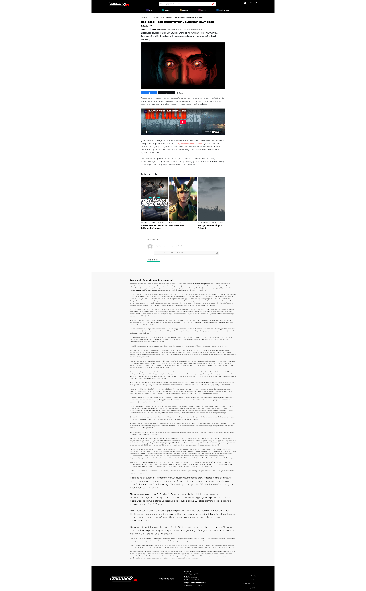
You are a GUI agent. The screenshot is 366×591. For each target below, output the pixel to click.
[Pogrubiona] (156, 253)
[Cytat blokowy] (172, 253)
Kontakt (253, 579)
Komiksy (185, 10)
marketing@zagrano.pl (191, 574)
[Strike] (164, 253)
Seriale (203, 10)
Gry (150, 10)
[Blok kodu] (174, 253)
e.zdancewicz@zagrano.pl (193, 585)
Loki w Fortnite (176, 225)
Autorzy (253, 576)
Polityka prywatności (249, 583)
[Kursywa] (158, 253)
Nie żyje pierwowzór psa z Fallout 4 (211, 226)
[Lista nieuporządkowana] (169, 253)
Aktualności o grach (159, 17)
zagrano (144, 29)
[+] (182, 252)
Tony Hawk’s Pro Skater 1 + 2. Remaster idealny (154, 226)
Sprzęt (167, 10)
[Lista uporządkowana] (166, 253)
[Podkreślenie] (161, 253)
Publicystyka (224, 10)
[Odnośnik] (177, 253)
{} (180, 252)
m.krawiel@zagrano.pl (191, 579)
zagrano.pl (144, 17)
